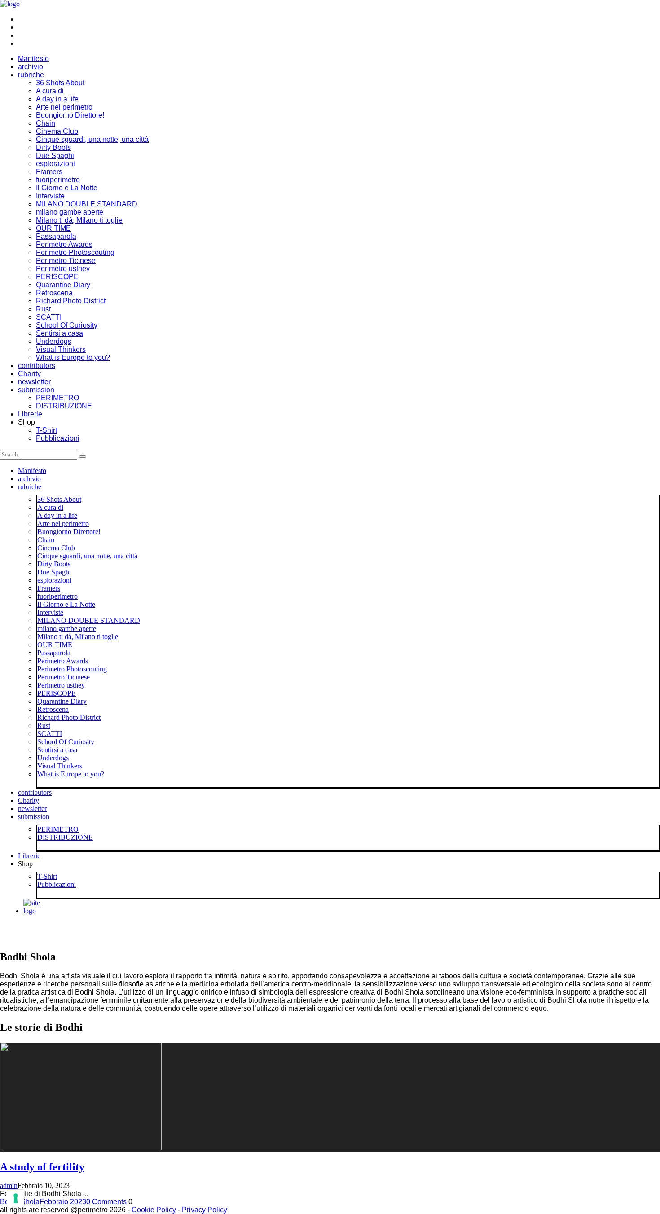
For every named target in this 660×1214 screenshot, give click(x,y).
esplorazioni (55, 163)
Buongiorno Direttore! (70, 115)
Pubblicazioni (57, 438)
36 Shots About (60, 83)
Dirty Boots (53, 147)
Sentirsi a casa (59, 333)
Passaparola (56, 236)
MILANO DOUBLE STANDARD (86, 204)
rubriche (31, 75)
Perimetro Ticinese (66, 260)
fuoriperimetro (58, 180)
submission (36, 390)
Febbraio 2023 (63, 1201)
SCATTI (49, 317)
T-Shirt (46, 430)
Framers (49, 171)
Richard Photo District (71, 301)
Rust (43, 309)
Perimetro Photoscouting (75, 252)
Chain (45, 123)
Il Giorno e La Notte (66, 188)
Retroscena (54, 293)
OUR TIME (53, 228)
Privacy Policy (204, 1210)
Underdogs (53, 341)
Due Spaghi (55, 155)
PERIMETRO (57, 398)
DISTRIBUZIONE (64, 406)
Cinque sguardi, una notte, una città (92, 139)
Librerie (30, 414)
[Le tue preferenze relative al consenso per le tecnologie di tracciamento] (15, 1198)
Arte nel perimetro (64, 107)
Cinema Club (57, 131)
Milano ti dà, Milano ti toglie (79, 220)
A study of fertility (42, 1167)
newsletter (34, 382)
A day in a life (57, 99)
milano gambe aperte (69, 212)
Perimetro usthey (63, 268)
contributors (36, 365)
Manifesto (33, 58)
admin (9, 1185)
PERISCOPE (57, 276)
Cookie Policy (154, 1210)
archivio (30, 66)
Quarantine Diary (63, 285)
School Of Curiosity (66, 325)
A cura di (50, 91)
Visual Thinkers (61, 349)
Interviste (50, 196)
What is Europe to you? (73, 357)
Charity (29, 373)
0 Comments (106, 1201)
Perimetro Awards (64, 244)
